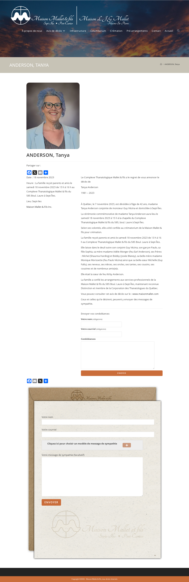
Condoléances (88, 338)
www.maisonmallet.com (145, 293)
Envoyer (121, 373)
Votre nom (91, 319)
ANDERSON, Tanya (172, 64)
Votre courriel (93, 329)
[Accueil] (161, 64)
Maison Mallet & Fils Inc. (39, 206)
